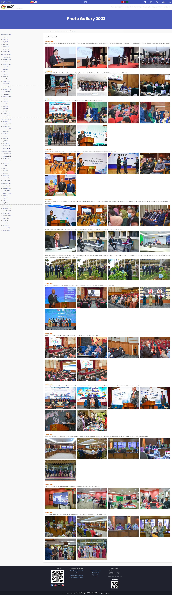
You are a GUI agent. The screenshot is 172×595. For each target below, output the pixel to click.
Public (153, 7)
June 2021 (5, 200)
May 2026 (5, 42)
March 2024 (6, 111)
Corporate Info (119, 7)
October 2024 (6, 94)
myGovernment (76, 574)
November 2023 (7, 124)
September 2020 (7, 216)
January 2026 (6, 51)
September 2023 (7, 129)
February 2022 (6, 178)
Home (112, 7)
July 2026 (5, 37)
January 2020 (6, 230)
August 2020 (6, 218)
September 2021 (7, 193)
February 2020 (6, 228)
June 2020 (5, 223)
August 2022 (6, 163)
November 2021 (7, 188)
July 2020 (5, 220)
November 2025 (7, 59)
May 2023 (5, 138)
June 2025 (5, 71)
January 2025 (6, 84)
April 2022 (5, 173)
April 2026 (5, 44)
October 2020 (6, 213)
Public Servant (138, 7)
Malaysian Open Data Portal (76, 577)
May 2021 (5, 203)
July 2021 (5, 198)
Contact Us (167, 7)
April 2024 (5, 108)
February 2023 (6, 146)
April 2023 (5, 141)
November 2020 (7, 211)
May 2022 (5, 170)
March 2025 (6, 79)
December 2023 (7, 121)
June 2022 (5, 168)
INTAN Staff (160, 7)
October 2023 (6, 126)
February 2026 (6, 49)
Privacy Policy (95, 572)
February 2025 (6, 81)
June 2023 (5, 136)
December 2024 (7, 89)
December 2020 (7, 208)
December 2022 (7, 154)
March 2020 (6, 225)
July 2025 (5, 69)
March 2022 (6, 175)
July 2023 (5, 133)
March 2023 (6, 143)
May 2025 (5, 74)
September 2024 (7, 96)
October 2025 (6, 62)
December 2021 (7, 186)
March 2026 (6, 46)
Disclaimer (95, 576)
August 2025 (6, 67)
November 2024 (7, 92)
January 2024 (6, 116)
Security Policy (95, 574)
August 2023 (6, 131)
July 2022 (5, 166)
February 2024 (6, 113)
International (147, 7)
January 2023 (6, 148)
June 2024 (5, 104)
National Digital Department (76, 575)
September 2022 (7, 161)
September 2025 (7, 64)
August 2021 (6, 195)
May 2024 (5, 106)
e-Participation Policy (96, 570)
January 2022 (6, 180)
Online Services (129, 7)
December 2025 (7, 57)
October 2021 (6, 191)
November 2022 (7, 156)
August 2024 (6, 99)
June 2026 (5, 39)
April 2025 (5, 76)
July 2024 (5, 101)
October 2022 (6, 158)
